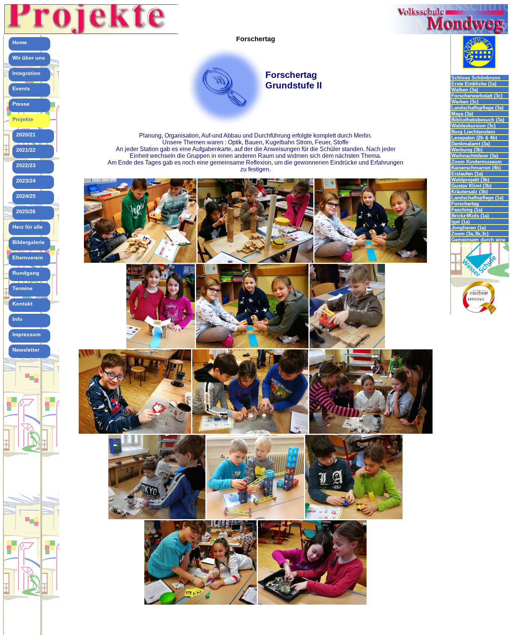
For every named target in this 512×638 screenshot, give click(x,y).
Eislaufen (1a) (467, 174)
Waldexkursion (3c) (473, 126)
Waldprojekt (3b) (470, 180)
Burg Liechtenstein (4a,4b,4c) (473, 132)
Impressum (26, 334)
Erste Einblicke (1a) (473, 84)
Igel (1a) (460, 222)
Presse (21, 104)
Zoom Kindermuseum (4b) (476, 162)
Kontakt (22, 304)
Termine (22, 288)
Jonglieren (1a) (468, 228)
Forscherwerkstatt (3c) (476, 96)
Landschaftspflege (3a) (477, 108)
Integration (26, 73)
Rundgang (25, 273)
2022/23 (26, 165)
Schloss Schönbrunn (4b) (475, 78)
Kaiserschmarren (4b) (476, 168)
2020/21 (26, 135)
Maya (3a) (462, 114)
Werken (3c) (464, 102)
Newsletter (25, 350)
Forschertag (465, 204)
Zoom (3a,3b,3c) (469, 234)
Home (19, 42)
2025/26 (26, 211)
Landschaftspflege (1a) (477, 198)
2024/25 (26, 196)
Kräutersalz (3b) (469, 192)
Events (21, 88)
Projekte (22, 119)
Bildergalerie (28, 242)
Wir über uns (28, 58)
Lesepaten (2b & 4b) (474, 138)
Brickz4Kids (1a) (470, 216)
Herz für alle (27, 227)
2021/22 (26, 150)
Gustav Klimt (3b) (471, 186)
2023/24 (26, 181)
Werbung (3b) (466, 150)
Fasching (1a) (466, 210)
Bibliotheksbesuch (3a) (477, 120)
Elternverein (27, 258)
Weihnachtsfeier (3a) (474, 156)
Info (17, 319)
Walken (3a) (464, 90)
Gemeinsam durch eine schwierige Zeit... (478, 240)
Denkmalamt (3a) (470, 144)
